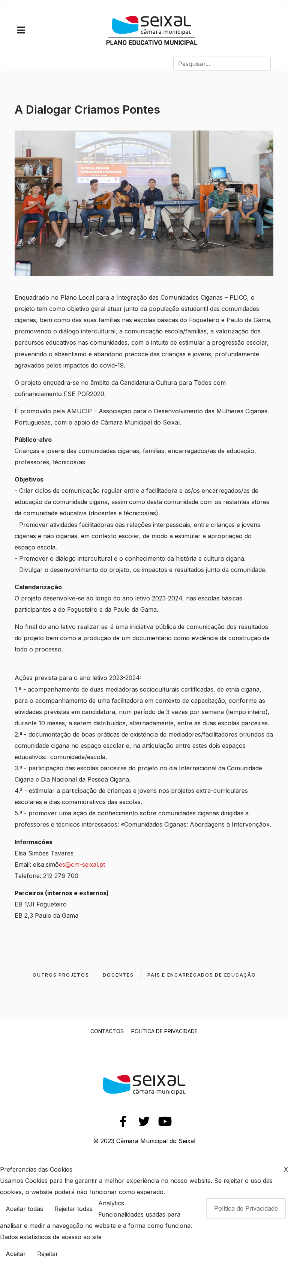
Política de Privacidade (164, 1031)
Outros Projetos (61, 975)
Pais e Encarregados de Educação (201, 975)
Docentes (118, 975)
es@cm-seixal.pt (82, 864)
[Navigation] (21, 30)
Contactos (107, 1031)
